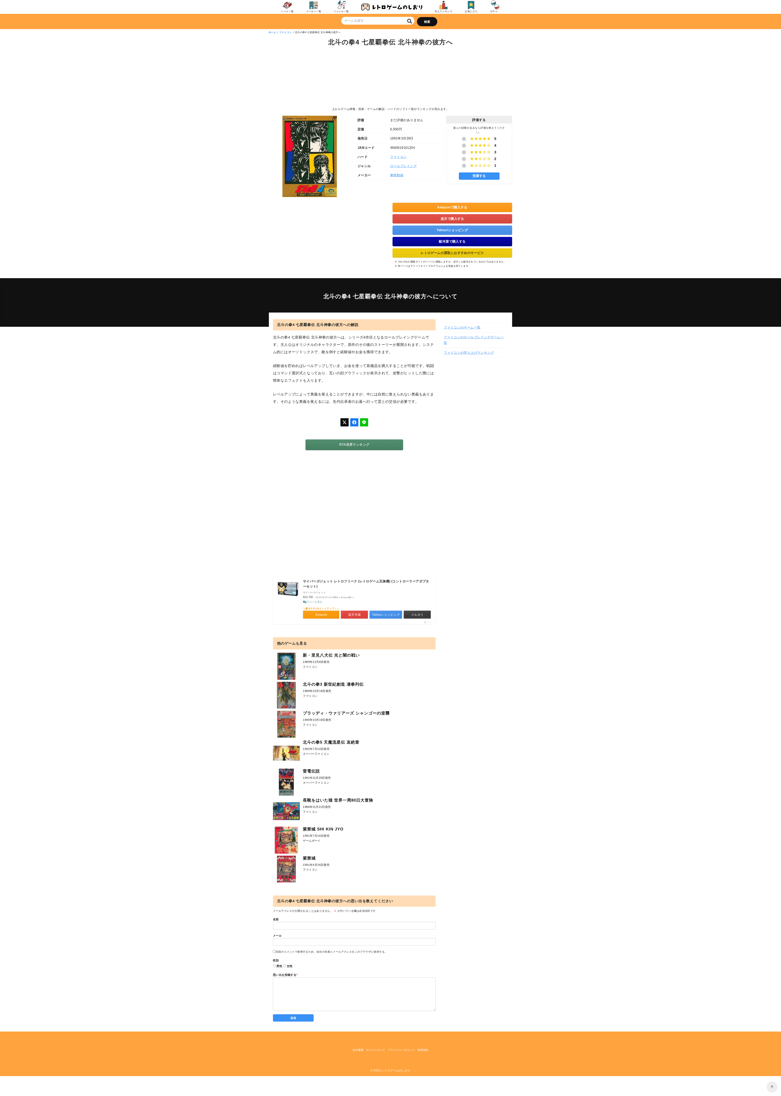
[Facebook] (354, 422)
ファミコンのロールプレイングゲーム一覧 (474, 340)
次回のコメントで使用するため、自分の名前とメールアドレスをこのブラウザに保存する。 (331, 951)
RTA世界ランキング (354, 444)
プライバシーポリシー (401, 1049)
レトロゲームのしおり (395, 1070)
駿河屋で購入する (452, 241)
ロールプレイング (403, 166)
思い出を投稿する (285, 974)
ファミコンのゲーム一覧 (462, 327)
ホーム (272, 32)
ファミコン (285, 32)
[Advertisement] (390, 77)
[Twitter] (344, 422)
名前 (276, 919)
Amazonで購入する (452, 207)
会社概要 (357, 1049)
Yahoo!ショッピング (452, 230)
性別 (276, 960)
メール (277, 935)
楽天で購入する (452, 218)
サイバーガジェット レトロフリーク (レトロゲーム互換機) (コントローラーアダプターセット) (366, 584)
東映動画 (397, 175)
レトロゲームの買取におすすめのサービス (452, 253)
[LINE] (364, 422)
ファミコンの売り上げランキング (469, 352)
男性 (279, 966)
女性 (290, 966)
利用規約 (423, 1049)
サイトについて (375, 1049)
